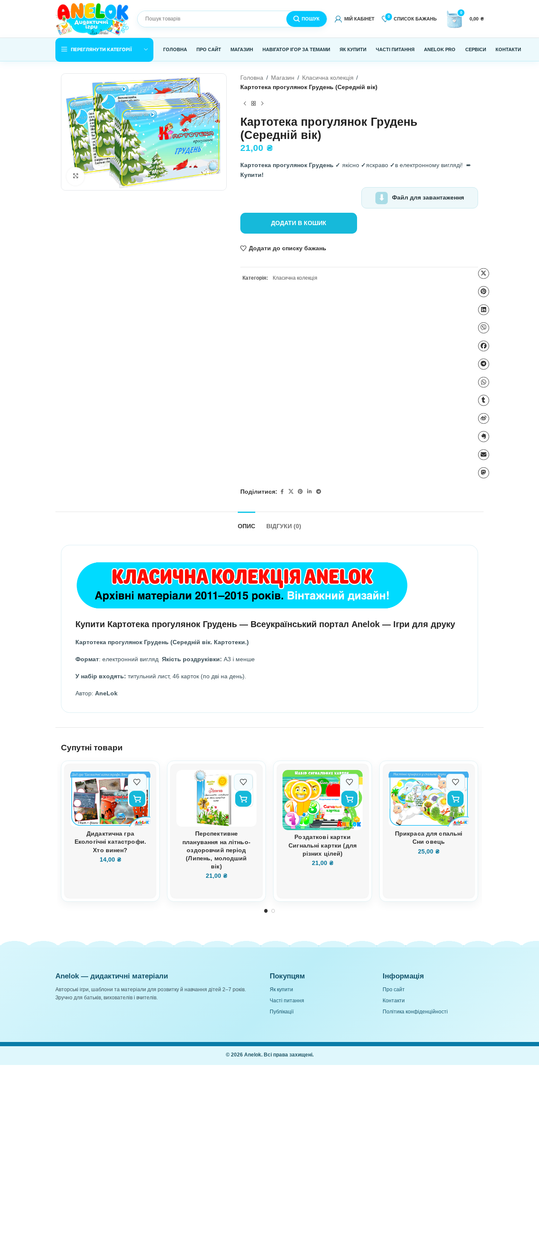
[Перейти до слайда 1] (266, 911)
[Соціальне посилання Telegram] (318, 492)
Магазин (282, 78)
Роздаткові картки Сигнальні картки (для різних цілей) (322, 845)
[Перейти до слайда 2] (273, 911)
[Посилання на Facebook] (281, 492)
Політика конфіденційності (415, 1012)
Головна (251, 78)
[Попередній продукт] (244, 104)
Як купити (281, 990)
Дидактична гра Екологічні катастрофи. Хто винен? (110, 842)
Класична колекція (328, 78)
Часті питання (287, 1001)
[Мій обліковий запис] (354, 19)
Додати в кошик (298, 223)
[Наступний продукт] (262, 104)
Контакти (394, 1001)
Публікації (282, 1012)
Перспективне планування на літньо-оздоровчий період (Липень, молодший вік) (216, 850)
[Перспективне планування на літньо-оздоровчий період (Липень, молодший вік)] (216, 798)
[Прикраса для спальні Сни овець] (429, 798)
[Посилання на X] (291, 492)
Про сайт (394, 990)
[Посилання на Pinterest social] (300, 492)
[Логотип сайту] (92, 18)
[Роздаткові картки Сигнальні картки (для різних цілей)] (322, 800)
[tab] (246, 523)
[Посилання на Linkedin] (309, 492)
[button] (137, 799)
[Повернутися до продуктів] (253, 104)
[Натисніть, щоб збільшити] (75, 176)
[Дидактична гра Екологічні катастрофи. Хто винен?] (110, 798)
